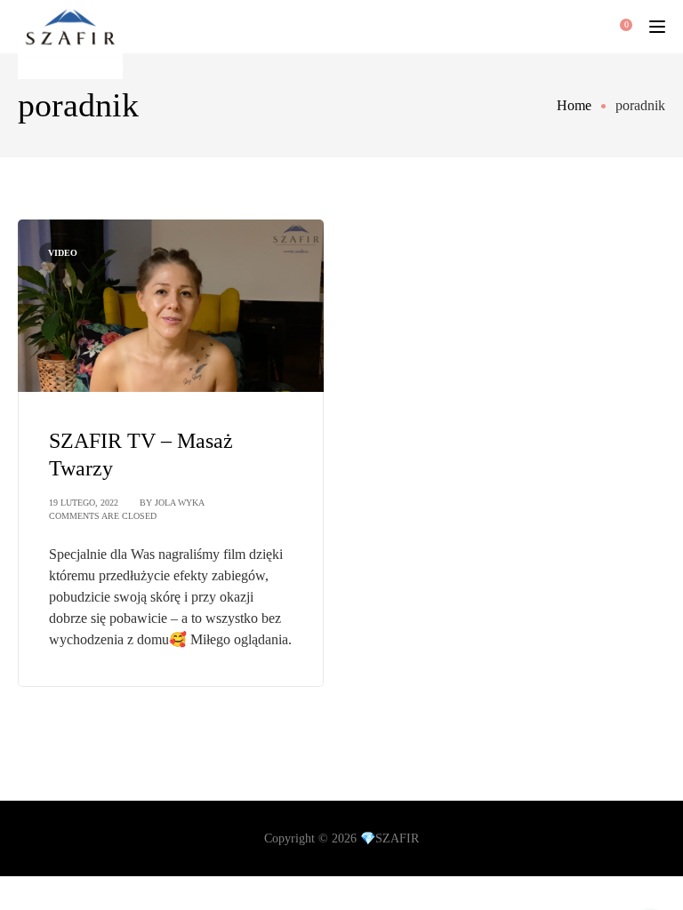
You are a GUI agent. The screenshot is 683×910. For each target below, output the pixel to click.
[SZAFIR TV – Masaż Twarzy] (171, 304)
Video (62, 253)
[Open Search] (564, 27)
